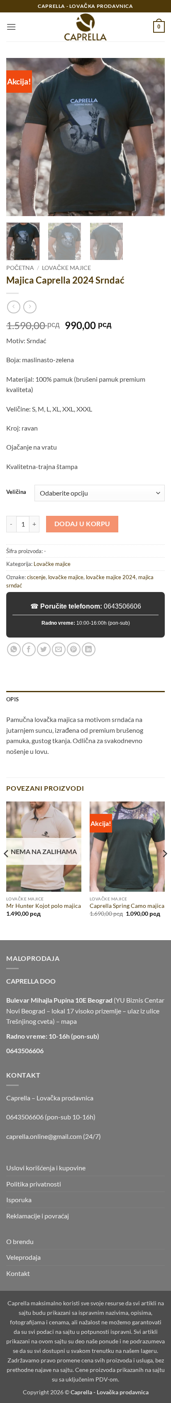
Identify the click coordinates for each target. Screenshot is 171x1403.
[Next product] (13, 307)
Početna (20, 268)
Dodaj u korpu (82, 523)
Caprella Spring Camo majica (127, 905)
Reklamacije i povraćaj (37, 1216)
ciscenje (36, 577)
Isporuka (19, 1199)
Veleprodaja (23, 1257)
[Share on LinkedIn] (88, 649)
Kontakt (18, 1273)
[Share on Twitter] (44, 649)
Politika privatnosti (33, 1184)
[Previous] (19, 137)
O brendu (20, 1241)
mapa (69, 1021)
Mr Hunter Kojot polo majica (43, 905)
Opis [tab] (12, 699)
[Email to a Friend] (59, 649)
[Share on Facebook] (29, 649)
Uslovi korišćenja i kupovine (46, 1168)
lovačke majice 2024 (111, 577)
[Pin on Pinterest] (74, 649)
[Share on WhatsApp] (14, 649)
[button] (11, 27)
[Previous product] (29, 307)
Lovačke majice (66, 268)
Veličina (16, 492)
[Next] (151, 137)
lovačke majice (65, 577)
